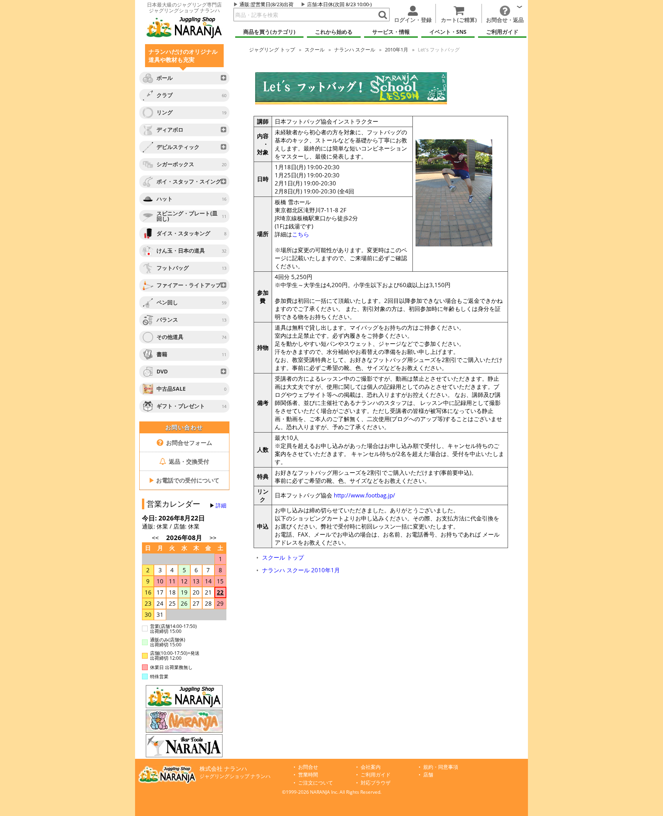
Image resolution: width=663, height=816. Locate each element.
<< (155, 538)
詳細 (221, 505)
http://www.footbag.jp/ (364, 495)
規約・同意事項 (440, 767)
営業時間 (308, 774)
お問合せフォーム (188, 442)
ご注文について (315, 782)
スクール (315, 49)
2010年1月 (396, 49)
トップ (272, 49)
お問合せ (308, 767)
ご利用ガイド (376, 774)
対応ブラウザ (376, 782)
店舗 (312, 4)
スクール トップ (283, 557)
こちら (300, 234)
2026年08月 (185, 537)
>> (212, 538)
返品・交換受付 (188, 461)
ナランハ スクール (354, 49)
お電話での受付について (184, 480)
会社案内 (371, 767)
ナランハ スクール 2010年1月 (301, 570)
